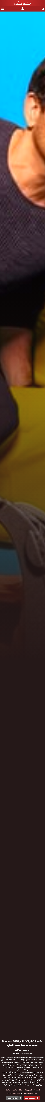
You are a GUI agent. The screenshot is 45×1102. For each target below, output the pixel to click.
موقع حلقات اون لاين (13, 1093)
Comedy (37, 1090)
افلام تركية (28, 1090)
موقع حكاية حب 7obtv (30, 1093)
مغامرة (8, 1090)
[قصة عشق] (22, 3)
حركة (20, 1090)
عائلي (15, 1090)
